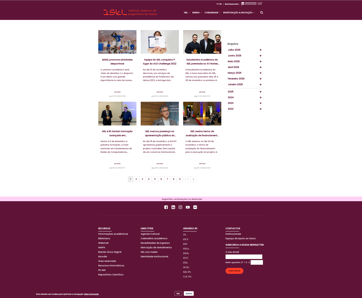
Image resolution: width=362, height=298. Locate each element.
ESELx (186, 248)
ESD (185, 243)
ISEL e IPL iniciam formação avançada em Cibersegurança (117, 133)
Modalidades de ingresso (155, 243)
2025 (230, 91)
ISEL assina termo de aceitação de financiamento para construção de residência (202, 133)
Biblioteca (104, 238)
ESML (186, 253)
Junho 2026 (234, 55)
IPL (184, 234)
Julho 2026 (234, 49)
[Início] (130, 10)
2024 (231, 97)
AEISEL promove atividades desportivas (117, 61)
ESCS (185, 239)
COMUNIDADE (212, 12)
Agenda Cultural (150, 234)
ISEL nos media (149, 252)
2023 (230, 103)
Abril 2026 (233, 67)
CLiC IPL (187, 276)
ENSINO (196, 12)
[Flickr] (195, 207)
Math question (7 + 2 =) (238, 262)
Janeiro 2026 (235, 84)
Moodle (102, 256)
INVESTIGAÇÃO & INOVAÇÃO (238, 12)
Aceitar (189, 293)
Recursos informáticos (111, 265)
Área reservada (231, 4)
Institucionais (233, 234)
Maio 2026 (234, 61)
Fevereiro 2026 (236, 78)
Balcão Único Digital (109, 252)
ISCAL (186, 267)
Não (178, 293)
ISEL (186, 12)
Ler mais (117, 92)
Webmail (103, 243)
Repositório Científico (111, 274)
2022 (230, 108)
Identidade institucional (154, 256)
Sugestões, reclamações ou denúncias (181, 199)
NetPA (101, 247)
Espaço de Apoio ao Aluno (241, 238)
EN (221, 4)
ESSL (185, 262)
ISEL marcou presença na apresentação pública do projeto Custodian (159, 133)
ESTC (185, 257)
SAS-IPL (187, 271)
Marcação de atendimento (156, 247)
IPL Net (102, 270)
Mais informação (91, 294)
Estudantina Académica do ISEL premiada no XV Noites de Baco (202, 62)
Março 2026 (234, 72)
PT (218, 4)
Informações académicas (113, 234)
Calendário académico (154, 238)
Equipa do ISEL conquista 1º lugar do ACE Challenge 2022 (159, 61)
